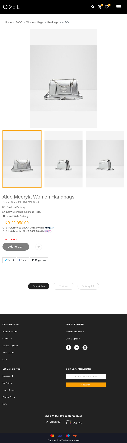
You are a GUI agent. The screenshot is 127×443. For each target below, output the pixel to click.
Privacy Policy (8, 397)
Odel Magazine (73, 339)
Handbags (52, 22)
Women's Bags (34, 22)
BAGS (19, 22)
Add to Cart (15, 246)
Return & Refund (10, 332)
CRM (4, 360)
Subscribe (85, 385)
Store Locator (8, 352)
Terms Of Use (8, 390)
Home (8, 22)
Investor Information (75, 332)
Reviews (63, 286)
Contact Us (7, 338)
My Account (7, 376)
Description (39, 286)
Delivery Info (88, 286)
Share (23, 260)
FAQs (4, 404)
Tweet (10, 260)
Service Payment (10, 346)
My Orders (7, 383)
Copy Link (40, 260)
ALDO (65, 22)
